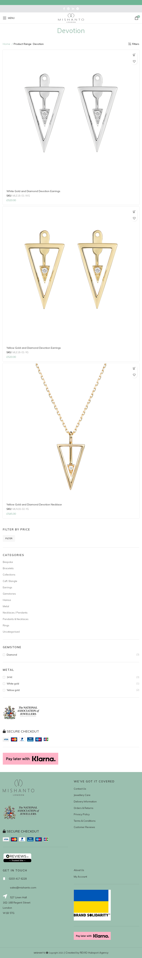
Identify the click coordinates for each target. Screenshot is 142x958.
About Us (79, 870)
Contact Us (80, 788)
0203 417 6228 (18, 878)
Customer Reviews (84, 827)
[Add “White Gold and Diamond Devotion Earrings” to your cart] (134, 55)
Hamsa (7, 599)
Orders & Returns (83, 808)
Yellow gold (13, 690)
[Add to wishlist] (134, 61)
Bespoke (8, 561)
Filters (135, 44)
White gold (13, 683)
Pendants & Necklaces (15, 619)
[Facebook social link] (64, 8)
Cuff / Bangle (10, 581)
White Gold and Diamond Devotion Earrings (33, 191)
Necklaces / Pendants (15, 612)
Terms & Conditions (85, 820)
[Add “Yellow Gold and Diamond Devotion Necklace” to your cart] (134, 368)
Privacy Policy (82, 814)
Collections (9, 574)
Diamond (12, 654)
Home (7, 44)
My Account (80, 876)
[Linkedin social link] (73, 8)
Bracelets (8, 568)
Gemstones (9, 593)
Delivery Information (85, 801)
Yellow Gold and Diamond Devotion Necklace (34, 504)
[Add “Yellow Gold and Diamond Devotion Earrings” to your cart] (134, 211)
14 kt (9, 677)
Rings (6, 625)
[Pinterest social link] (68, 8)
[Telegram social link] (77, 8)
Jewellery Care (82, 795)
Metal (6, 606)
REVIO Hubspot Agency (94, 952)
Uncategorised (11, 631)
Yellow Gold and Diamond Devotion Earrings (33, 347)
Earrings (7, 587)
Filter (8, 538)
